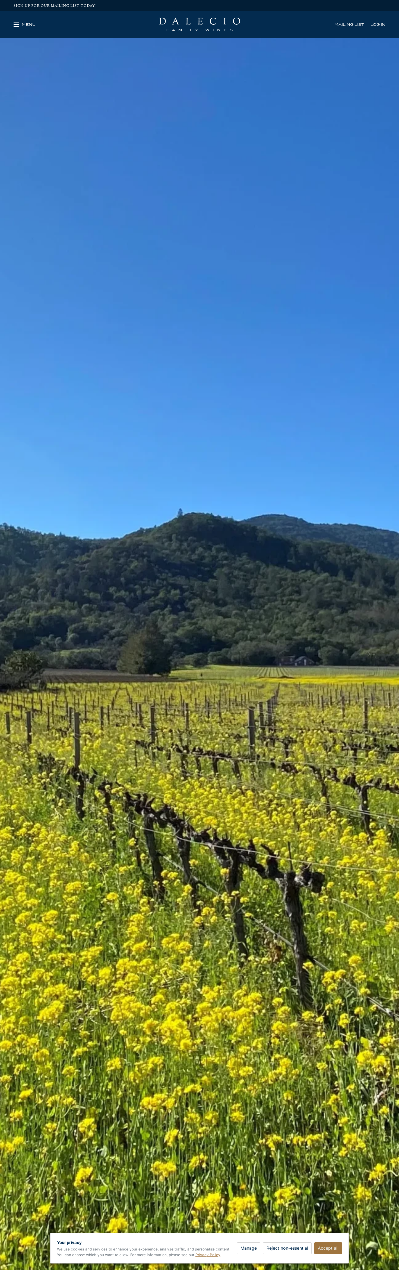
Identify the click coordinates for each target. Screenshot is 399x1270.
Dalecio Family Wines (199, 24)
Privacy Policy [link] (207, 1255)
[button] (25, 24)
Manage (248, 1248)
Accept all (328, 1248)
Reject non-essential (287, 1248)
